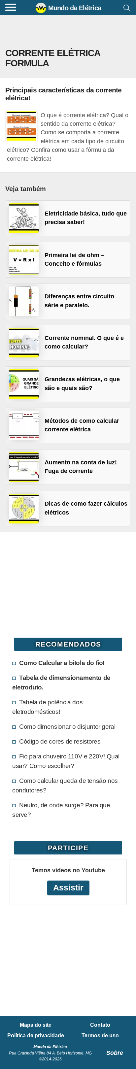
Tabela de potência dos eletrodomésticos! (47, 706)
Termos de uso (100, 1035)
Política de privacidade (35, 1035)
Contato (100, 1025)
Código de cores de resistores (59, 741)
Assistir (68, 887)
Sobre (114, 1053)
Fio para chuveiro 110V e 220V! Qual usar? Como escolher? (65, 760)
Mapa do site (35, 1025)
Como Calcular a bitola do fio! (62, 662)
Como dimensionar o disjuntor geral (67, 726)
